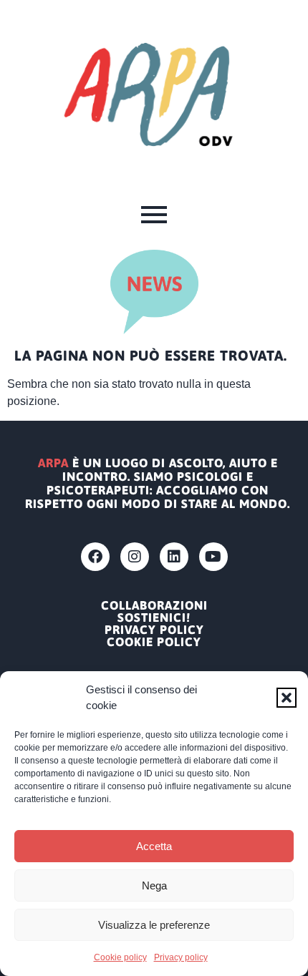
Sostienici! (154, 618)
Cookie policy (120, 957)
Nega (154, 885)
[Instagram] (134, 556)
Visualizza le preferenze (154, 925)
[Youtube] (213, 556)
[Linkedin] (174, 556)
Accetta (154, 846)
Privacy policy (181, 957)
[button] (286, 697)
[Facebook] (95, 556)
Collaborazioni (154, 606)
